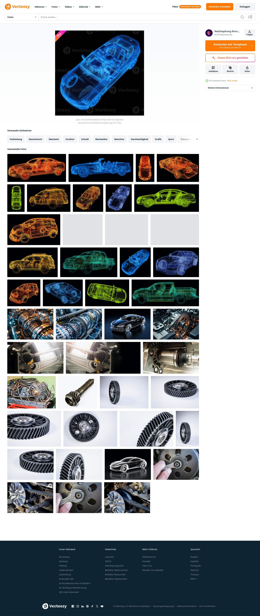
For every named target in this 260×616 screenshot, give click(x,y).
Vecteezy (63, 561)
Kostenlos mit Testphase (230, 46)
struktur (70, 139)
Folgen (249, 34)
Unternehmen (66, 570)
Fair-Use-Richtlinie (207, 606)
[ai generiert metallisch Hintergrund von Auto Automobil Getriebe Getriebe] (176, 324)
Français (194, 574)
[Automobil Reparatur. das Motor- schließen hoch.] (30, 497)
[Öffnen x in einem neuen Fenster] (97, 606)
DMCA (108, 561)
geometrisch (35, 139)
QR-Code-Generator (69, 592)
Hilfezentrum (149, 556)
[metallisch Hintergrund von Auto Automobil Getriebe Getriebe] (30, 324)
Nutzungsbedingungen (163, 606)
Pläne (175, 6)
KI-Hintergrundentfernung (72, 587)
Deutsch (194, 570)
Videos (68, 6)
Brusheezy (64, 556)
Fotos (55, 6)
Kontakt (146, 561)
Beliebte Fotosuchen (115, 574)
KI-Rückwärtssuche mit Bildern (74, 583)
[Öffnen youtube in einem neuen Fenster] (102, 606)
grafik (158, 139)
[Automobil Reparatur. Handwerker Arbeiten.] (176, 464)
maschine (119, 139)
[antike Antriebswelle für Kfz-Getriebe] (77, 392)
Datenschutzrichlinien (187, 606)
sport (171, 139)
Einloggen (245, 6)
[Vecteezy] (17, 7)
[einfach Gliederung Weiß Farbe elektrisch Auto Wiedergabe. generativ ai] (128, 464)
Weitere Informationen (218, 88)
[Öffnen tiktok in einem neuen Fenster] (92, 606)
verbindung (16, 139)
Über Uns (147, 565)
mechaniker (101, 139)
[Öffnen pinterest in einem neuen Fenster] (87, 606)
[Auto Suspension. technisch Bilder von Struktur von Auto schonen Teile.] (35, 358)
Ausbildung (65, 574)
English (194, 556)
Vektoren (39, 6)
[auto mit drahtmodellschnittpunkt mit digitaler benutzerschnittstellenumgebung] (36, 168)
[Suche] (242, 17)
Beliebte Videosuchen (116, 578)
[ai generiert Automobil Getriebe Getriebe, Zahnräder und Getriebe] (79, 324)
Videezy (63, 565)
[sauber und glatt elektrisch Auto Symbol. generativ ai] (127, 324)
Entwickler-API (66, 578)
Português (195, 565)
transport (186, 139)
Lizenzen (109, 556)
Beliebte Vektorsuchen (116, 570)
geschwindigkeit (139, 139)
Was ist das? (232, 80)
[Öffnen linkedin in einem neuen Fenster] (82, 606)
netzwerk (54, 139)
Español (194, 561)
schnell (85, 139)
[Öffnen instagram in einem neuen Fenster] (77, 606)
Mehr (98, 6)
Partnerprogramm (114, 565)
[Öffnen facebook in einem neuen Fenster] (73, 606)
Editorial (83, 6)
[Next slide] (194, 139)
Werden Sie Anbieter (152, 570)
